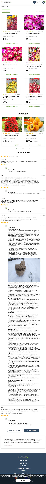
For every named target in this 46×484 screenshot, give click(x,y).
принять (23, 480)
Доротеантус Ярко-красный (10, 64)
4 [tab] (22, 148)
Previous (3, 130)
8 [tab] (29, 148)
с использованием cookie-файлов (30, 477)
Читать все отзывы (14, 430)
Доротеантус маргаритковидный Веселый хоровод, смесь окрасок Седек (34, 65)
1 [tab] (16, 148)
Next (42, 130)
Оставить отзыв (31, 430)
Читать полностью (8, 444)
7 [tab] (27, 148)
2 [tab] (18, 148)
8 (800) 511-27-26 (23, 460)
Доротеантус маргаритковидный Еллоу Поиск (11, 97)
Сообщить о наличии (11, 43)
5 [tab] (23, 148)
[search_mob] (34, 2)
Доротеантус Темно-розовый (33, 33)
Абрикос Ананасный (31, 135)
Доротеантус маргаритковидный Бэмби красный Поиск (34, 97)
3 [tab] (20, 148)
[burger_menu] (2, 2)
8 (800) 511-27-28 (23, 463)
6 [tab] (25, 148)
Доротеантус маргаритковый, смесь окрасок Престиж (10, 34)
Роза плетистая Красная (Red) (10, 135)
